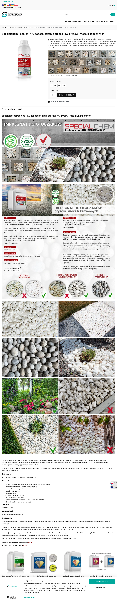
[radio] (51, 85)
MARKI (112, 21)
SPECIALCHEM (21, 27)
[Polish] (17, 5)
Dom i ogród (89, 21)
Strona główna (7, 27)
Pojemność (54, 81)
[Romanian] (10, 5)
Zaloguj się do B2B (7, 1)
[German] (5, 5)
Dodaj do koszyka (66, 95)
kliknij (30, 542)
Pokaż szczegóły (29, 597)
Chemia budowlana (73, 21)
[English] (3, 5)
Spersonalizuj (100, 587)
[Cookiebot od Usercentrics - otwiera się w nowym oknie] (12, 597)
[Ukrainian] (12, 5)
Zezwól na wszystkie (101, 582)
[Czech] (8, 5)
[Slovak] (15, 5)
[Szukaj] (113, 14)
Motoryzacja (102, 21)
